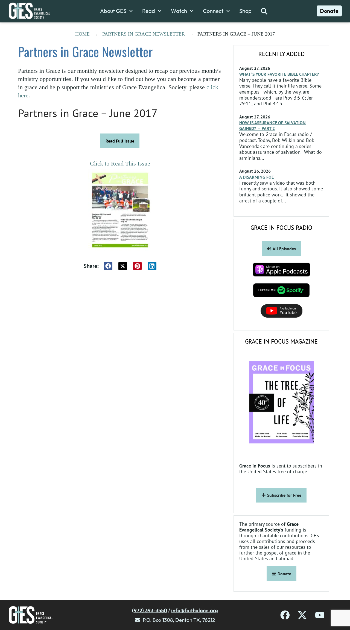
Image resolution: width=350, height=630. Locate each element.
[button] (108, 266)
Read (148, 11)
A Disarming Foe (257, 177)
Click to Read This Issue (120, 163)
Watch (179, 11)
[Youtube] (320, 615)
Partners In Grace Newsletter (143, 34)
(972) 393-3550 (149, 610)
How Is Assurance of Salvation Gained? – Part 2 (272, 125)
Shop (245, 11)
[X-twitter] (302, 615)
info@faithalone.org (194, 610)
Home (82, 34)
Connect (213, 11)
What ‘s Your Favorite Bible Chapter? (279, 74)
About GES (113, 11)
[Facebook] (285, 615)
